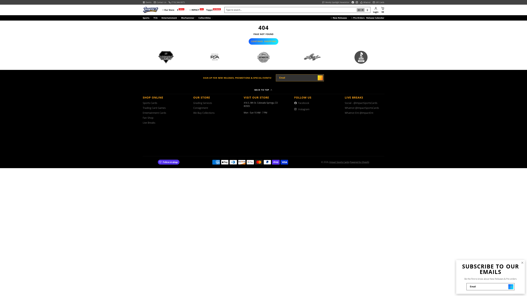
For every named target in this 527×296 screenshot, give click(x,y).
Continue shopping (263, 41)
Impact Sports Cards (339, 162)
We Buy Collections (204, 112)
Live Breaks (149, 122)
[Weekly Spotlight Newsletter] (335, 2)
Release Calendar (375, 17)
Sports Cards (150, 103)
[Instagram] (357, 2)
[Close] (522, 262)
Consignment (200, 107)
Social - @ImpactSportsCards (361, 103)
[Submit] (510, 286)
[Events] (147, 2)
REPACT (197, 9)
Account (376, 10)
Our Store (169, 9)
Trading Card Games (154, 107)
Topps (213, 9)
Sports (146, 17)
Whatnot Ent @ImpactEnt (359, 112)
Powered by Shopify (359, 162)
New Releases (340, 17)
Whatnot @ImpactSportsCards (362, 107)
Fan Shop (148, 117)
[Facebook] (353, 2)
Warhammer (187, 17)
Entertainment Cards (154, 112)
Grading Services (202, 103)
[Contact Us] (160, 2)
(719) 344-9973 (178, 2)
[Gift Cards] (378, 2)
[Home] (151, 10)
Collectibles (204, 17)
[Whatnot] (365, 2)
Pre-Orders (359, 17)
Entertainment (169, 17)
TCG (155, 17)
